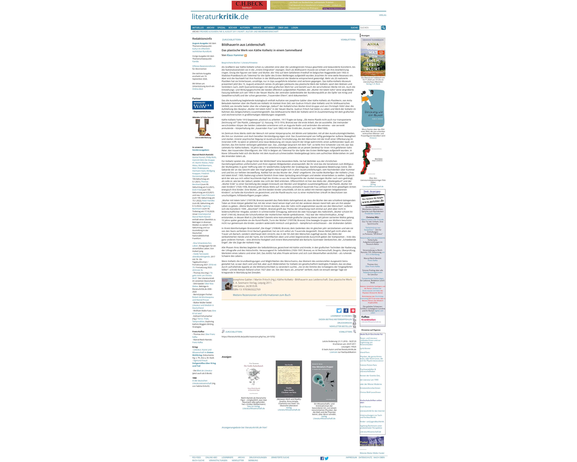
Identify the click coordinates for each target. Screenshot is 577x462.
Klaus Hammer (235, 55)
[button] (339, 310)
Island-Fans (364, 352)
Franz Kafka (197, 342)
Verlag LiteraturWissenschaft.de (289, 408)
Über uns (283, 27)
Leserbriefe (227, 457)
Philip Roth (211, 157)
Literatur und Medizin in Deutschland (203, 306)
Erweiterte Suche (280, 457)
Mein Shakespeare (200, 168)
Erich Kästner (365, 406)
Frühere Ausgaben (209, 31)
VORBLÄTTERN (348, 39)
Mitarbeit (269, 27)
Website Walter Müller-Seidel (372, 453)
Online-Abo (197, 89)
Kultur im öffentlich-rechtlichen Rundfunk (202, 50)
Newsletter (238, 460)
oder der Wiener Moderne (371, 384)
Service (257, 27)
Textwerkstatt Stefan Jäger (373, 278)
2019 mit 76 (197, 270)
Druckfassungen (258, 457)
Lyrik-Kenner (365, 348)
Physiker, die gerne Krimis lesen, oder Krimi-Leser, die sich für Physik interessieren (371, 358)
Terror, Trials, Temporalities (200, 320)
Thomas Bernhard (200, 183)
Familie (195, 61)
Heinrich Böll (198, 160)
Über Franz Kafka (372, 266)
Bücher (233, 27)
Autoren (245, 27)
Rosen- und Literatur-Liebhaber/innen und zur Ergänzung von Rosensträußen (370, 341)
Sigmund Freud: (204, 363)
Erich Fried (197, 189)
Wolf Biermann (205, 165)
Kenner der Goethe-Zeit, (370, 375)
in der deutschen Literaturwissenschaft (202, 382)
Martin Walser (201, 162)
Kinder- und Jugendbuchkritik (372, 421)
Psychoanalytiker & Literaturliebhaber (368, 370)
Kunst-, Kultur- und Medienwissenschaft (258, 31)
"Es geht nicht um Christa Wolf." (202, 275)
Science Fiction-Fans (368, 365)
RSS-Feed (196, 457)
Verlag (382, 15)
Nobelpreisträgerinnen (372, 272)
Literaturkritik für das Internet (372, 411)
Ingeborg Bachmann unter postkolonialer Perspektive (371, 426)
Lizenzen (333, 352)
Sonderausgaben (200, 150)
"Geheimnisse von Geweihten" (372, 228)
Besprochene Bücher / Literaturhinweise (239, 62)
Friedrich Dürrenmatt (200, 175)
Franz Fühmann (208, 195)
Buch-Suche (198, 460)
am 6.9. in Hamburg (375, 253)
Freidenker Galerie (372, 213)
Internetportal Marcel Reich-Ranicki (201, 215)
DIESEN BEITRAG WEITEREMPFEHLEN (335, 319)
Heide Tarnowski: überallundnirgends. (201, 255)
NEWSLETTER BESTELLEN (341, 326)
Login (294, 27)
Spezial (221, 27)
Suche (354, 27)
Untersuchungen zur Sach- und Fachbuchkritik (371, 416)
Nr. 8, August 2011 (228, 31)
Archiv (210, 27)
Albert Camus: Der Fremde (372, 219)
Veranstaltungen (218, 460)
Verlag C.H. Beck (373, 84)
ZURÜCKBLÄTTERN (231, 39)
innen (378, 392)
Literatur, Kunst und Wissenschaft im (203, 352)
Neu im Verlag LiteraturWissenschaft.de (254, 407)
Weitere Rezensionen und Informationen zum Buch (262, 295)
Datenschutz (365, 457)
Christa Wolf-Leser (368, 392)
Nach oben (379, 457)
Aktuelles (198, 27)
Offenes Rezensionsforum (203, 66)
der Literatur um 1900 (369, 379)
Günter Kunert (198, 157)
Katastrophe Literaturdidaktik (372, 238)
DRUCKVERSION (344, 322)
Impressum (351, 457)
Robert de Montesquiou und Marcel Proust (203, 298)
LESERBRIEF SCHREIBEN (341, 316)
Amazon (373, 138)
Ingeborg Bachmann (201, 207)
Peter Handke (208, 200)
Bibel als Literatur (204, 370)
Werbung (253, 460)
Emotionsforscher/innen (370, 388)
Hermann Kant (199, 170)
